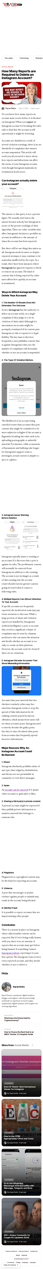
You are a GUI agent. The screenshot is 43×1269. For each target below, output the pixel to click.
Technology (24, 58)
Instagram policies (10, 953)
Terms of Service (11, 1251)
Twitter (18, 1262)
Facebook (10, 1262)
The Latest (8, 58)
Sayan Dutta (19, 987)
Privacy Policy (23, 1251)
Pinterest (25, 1262)
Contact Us (34, 1251)
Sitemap (24, 1255)
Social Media (7, 67)
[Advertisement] (21, 31)
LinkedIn (33, 1262)
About (18, 1255)
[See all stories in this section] (32, 1045)
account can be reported (16, 790)
